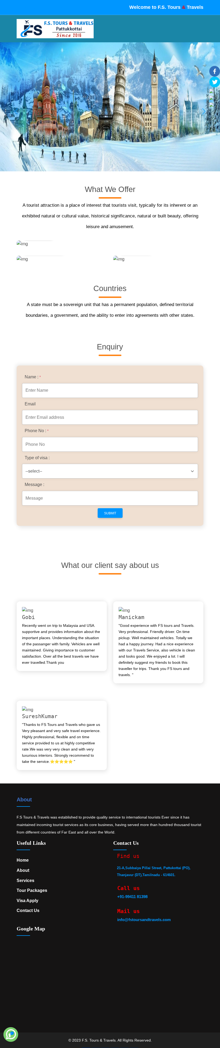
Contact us (28, 910)
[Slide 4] (115, 1047)
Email (30, 404)
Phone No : (37, 430)
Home (23, 860)
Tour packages (32, 890)
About (24, 799)
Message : (34, 484)
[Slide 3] (105, 1047)
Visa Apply (27, 900)
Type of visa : (37, 457)
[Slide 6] (134, 1047)
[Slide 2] (95, 1047)
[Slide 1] (86, 1047)
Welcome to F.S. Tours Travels (166, 7)
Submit (110, 513)
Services (25, 880)
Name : (33, 377)
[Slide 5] (124, 1047)
